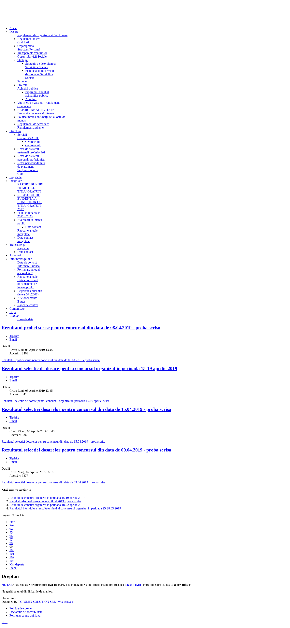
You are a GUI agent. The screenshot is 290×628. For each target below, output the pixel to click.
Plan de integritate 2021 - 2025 (28, 214)
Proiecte (22, 85)
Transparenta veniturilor (32, 53)
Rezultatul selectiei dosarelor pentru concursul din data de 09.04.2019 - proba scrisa (86, 449)
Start (12, 521)
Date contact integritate (25, 239)
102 (11, 557)
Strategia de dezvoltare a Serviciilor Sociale (40, 65)
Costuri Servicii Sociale (32, 56)
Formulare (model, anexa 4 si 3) (28, 271)
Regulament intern (28, 38)
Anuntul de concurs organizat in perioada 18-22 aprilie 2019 (46, 505)
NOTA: (7, 584)
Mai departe (16, 564)
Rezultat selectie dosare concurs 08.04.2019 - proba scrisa (45, 501)
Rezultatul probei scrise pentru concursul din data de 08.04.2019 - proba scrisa (81, 327)
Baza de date (25, 319)
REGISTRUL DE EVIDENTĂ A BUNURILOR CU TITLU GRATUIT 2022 (29, 202)
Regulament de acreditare (33, 124)
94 (11, 529)
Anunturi (30, 99)
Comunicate (16, 308)
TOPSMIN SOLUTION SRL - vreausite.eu (45, 601)
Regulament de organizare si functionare (42, 35)
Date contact (33, 227)
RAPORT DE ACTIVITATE (35, 109)
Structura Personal (28, 49)
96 (11, 536)
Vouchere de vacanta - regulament (38, 102)
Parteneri (22, 81)
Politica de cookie (20, 608)
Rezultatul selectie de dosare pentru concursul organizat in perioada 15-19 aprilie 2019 (89, 368)
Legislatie (15, 177)
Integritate (15, 180)
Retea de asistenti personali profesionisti (31, 157)
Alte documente (27, 298)
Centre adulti (33, 145)
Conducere (24, 106)
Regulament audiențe (30, 127)
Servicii (22, 134)
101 (11, 553)
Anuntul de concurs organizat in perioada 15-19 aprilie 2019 (46, 497)
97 (11, 539)
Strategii (22, 60)
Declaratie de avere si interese (35, 113)
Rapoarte (23, 248)
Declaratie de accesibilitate (25, 612)
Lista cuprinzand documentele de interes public (27, 283)
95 (11, 532)
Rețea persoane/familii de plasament (31, 164)
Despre (13, 31)
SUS (4, 622)
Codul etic (23, 42)
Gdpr (12, 312)
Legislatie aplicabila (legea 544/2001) (29, 292)
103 (11, 561)
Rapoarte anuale (27, 276)
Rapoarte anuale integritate (27, 232)
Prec (12, 525)
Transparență (17, 244)
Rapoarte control (27, 305)
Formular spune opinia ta (24, 615)
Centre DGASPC (28, 138)
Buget (21, 301)
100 (11, 550)
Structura (15, 131)
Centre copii (32, 141)
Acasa (13, 28)
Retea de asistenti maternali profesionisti (31, 150)
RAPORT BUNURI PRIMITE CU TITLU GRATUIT (30, 188)
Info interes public (20, 259)
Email (13, 339)
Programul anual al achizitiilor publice (37, 93)
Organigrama (25, 46)
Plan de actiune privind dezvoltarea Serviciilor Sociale (39, 74)
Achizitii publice (27, 88)
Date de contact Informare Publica (28, 264)
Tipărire (14, 336)
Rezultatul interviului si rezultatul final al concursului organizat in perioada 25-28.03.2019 (65, 508)
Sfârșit (13, 568)
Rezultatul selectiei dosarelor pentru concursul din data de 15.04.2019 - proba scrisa (86, 409)
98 (11, 543)
